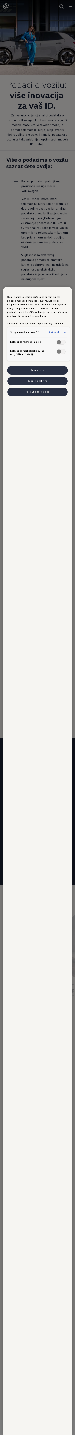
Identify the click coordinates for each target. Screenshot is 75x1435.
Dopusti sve (37, 370)
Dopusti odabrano (37, 381)
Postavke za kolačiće (37, 391)
